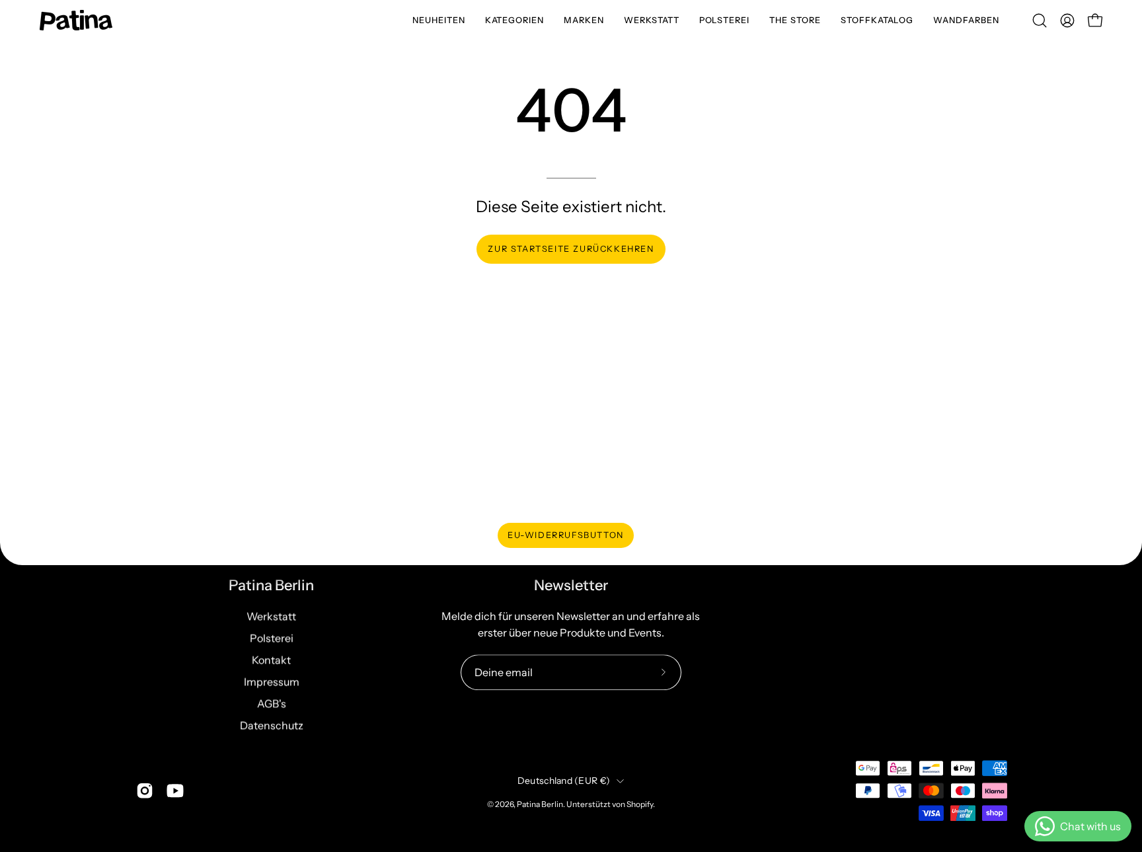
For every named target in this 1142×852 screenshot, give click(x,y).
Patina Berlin (271, 585)
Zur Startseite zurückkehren (571, 249)
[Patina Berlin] (76, 20)
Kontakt (271, 659)
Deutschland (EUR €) (563, 781)
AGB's (271, 703)
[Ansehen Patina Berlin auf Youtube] (175, 790)
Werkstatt (271, 616)
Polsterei (271, 637)
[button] (514, 20)
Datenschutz (271, 725)
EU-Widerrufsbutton (566, 535)
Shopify (640, 805)
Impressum (271, 681)
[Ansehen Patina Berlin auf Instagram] (145, 790)
